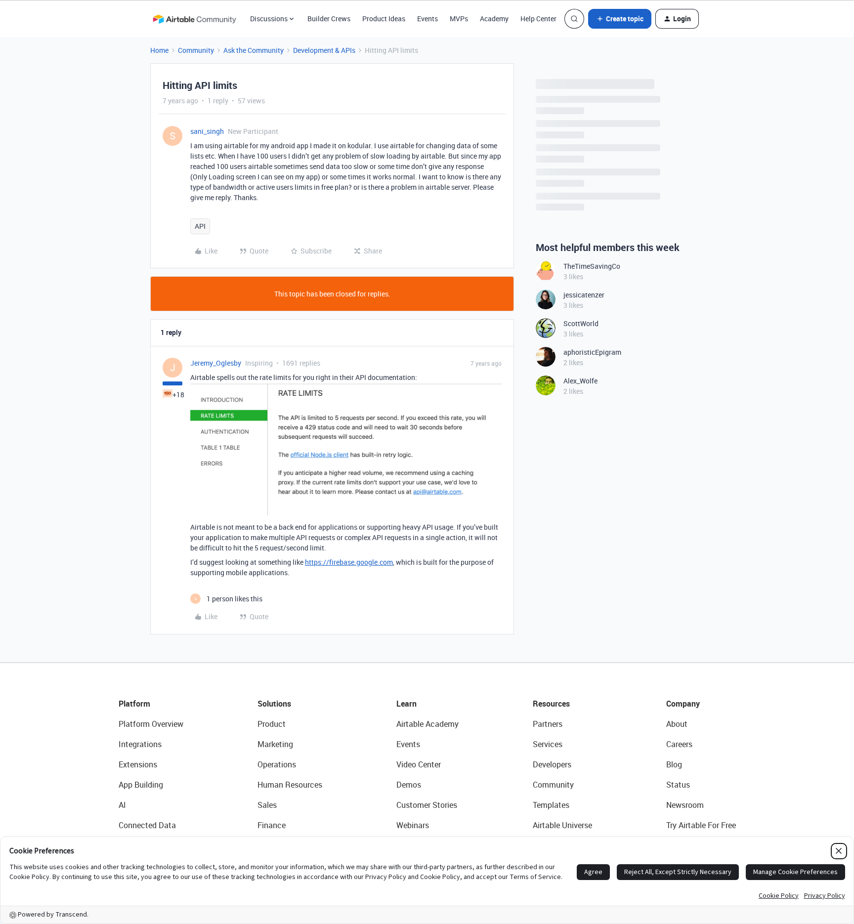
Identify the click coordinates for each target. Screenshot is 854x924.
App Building (141, 784)
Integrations (140, 744)
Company (683, 703)
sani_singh (207, 131)
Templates (551, 804)
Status (678, 784)
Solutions (274, 703)
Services (547, 744)
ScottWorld (580, 323)
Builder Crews (328, 18)
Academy (494, 18)
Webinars (412, 825)
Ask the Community (253, 50)
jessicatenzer (583, 294)
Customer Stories (426, 804)
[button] (619, 19)
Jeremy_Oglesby (215, 363)
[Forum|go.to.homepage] (194, 19)
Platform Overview (151, 723)
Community (196, 50)
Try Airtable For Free (701, 825)
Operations (276, 764)
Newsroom (685, 804)
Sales (267, 804)
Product (271, 723)
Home (159, 50)
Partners (547, 723)
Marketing (275, 744)
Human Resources (289, 784)
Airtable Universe (562, 825)
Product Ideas (383, 18)
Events (427, 18)
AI (122, 804)
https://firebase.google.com (349, 562)
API (200, 226)
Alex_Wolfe (580, 380)
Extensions (138, 764)
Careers (679, 744)
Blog (674, 764)
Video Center (418, 764)
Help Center (538, 18)
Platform (134, 703)
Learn (406, 703)
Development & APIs (324, 50)
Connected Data (147, 825)
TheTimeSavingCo (591, 266)
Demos (408, 784)
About (676, 723)
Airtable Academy (427, 723)
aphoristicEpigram (592, 352)
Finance (271, 825)
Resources (551, 703)
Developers (552, 764)
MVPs (459, 18)
